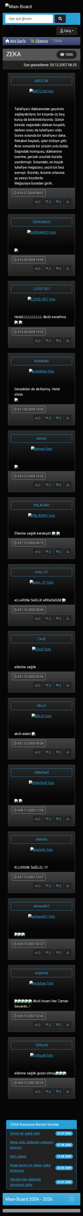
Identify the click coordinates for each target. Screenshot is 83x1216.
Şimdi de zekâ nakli (25, 1133)
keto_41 (41, 572)
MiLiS (41, 706)
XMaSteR (41, 772)
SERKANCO (41, 222)
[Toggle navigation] (71, 1199)
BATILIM (41, 81)
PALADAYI (41, 505)
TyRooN (41, 1045)
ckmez (41, 438)
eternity (41, 839)
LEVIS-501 (41, 289)
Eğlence (41, 41)
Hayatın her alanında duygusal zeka (25, 1182)
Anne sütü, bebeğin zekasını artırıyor (31, 1145)
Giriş (67, 31)
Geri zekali (18, 1156)
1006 (68, 54)
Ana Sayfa (17, 41)
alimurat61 (41, 906)
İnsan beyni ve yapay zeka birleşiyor (30, 1168)
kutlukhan (41, 361)
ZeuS (41, 639)
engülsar (41, 973)
